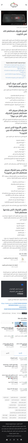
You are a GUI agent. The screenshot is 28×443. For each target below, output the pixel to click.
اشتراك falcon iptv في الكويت (11, 258)
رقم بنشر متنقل (23, 407)
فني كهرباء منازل (13, 415)
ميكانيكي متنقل (13, 417)
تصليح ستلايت (14, 402)
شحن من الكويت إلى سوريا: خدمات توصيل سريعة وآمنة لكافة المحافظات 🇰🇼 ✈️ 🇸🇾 (10, 377)
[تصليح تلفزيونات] (23, 360)
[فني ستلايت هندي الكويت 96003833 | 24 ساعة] (7, 324)
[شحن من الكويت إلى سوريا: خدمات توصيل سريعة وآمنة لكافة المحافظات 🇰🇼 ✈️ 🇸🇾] (23, 377)
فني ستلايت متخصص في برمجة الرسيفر (18, 412)
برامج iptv (19, 313)
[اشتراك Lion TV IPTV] (23, 384)
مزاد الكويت (18, 423)
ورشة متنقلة (4, 417)
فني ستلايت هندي (22, 415)
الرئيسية (24, 27)
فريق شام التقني (10, 435)
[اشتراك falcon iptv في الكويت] (23, 260)
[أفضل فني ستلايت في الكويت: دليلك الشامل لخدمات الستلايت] (21, 324)
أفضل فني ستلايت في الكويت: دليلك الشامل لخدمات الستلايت (22, 330)
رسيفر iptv (14, 313)
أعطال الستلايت (23, 397)
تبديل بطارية (23, 399)
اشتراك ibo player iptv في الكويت (10, 265)
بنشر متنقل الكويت (14, 397)
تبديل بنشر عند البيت (15, 399)
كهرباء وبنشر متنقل (22, 417)
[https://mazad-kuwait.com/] (14, 5)
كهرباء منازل (5, 415)
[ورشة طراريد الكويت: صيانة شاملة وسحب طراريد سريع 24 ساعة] (23, 368)
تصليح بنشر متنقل (22, 402)
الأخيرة (20, 353)
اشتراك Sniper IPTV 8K (12, 389)
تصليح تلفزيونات (14, 358)
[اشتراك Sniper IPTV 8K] (23, 391)
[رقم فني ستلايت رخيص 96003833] (21, 338)
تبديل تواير (7, 399)
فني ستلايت (19, 27)
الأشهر (7, 353)
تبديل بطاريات (5, 397)
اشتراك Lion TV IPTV (13, 382)
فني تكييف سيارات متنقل (21, 410)
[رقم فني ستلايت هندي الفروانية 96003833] (7, 338)
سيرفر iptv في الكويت (6, 313)
